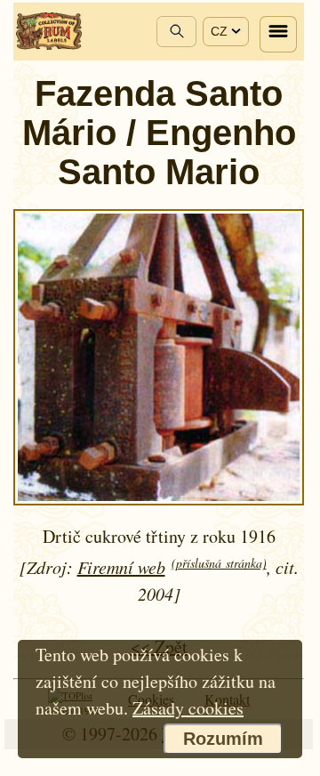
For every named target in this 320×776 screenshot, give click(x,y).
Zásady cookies (188, 708)
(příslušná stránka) (219, 562)
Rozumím (223, 738)
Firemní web (121, 566)
